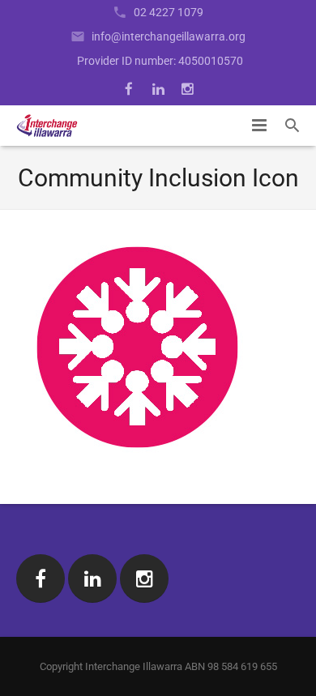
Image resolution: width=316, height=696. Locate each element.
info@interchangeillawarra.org (169, 36)
